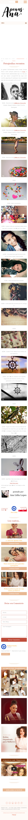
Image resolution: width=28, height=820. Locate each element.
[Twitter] (16, 803)
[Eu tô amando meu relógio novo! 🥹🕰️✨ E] (22, 691)
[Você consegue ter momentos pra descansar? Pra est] (22, 674)
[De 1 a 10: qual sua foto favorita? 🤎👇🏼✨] (14, 674)
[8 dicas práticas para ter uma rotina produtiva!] (14, 579)
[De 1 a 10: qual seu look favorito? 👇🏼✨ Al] (14, 691)
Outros (13, 60)
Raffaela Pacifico (12, 646)
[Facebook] (7, 803)
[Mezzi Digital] (14, 815)
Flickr (23, 71)
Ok (16, 1)
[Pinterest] (19, 803)
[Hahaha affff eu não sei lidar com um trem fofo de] (22, 682)
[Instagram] (10, 803)
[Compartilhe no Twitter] (24, 509)
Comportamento (20, 58)
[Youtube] (13, 803)
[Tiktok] (21, 803)
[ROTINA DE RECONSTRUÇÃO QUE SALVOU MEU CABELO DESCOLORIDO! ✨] (14, 769)
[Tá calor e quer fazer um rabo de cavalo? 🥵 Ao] (14, 682)
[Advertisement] (14, 39)
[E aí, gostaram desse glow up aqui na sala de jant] (5, 691)
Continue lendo (14, 543)
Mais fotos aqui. (14, 483)
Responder (5, 654)
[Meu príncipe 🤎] (5, 682)
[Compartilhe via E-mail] (26, 509)
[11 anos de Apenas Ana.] (14, 531)
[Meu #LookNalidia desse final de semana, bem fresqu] (5, 674)
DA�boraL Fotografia (20, 103)
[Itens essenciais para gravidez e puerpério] (14, 554)
